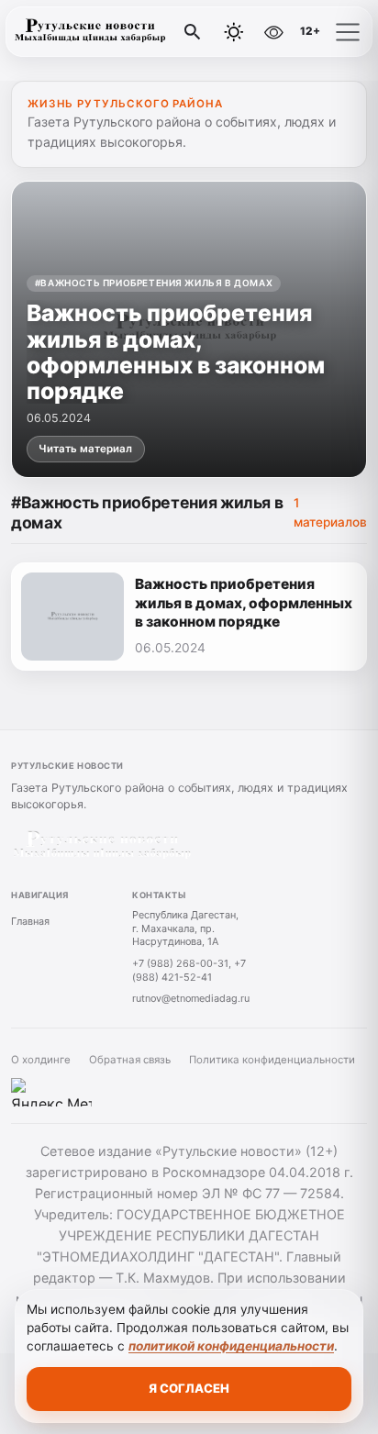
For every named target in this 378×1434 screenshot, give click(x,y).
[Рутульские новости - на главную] (90, 32)
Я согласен (189, 1388)
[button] (347, 32)
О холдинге (41, 1059)
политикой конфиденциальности (231, 1346)
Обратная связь (130, 1059)
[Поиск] (192, 32)
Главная (30, 921)
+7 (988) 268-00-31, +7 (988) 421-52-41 (189, 970)
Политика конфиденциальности (272, 1059)
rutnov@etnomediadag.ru (191, 998)
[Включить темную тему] (234, 32)
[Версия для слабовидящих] (273, 32)
